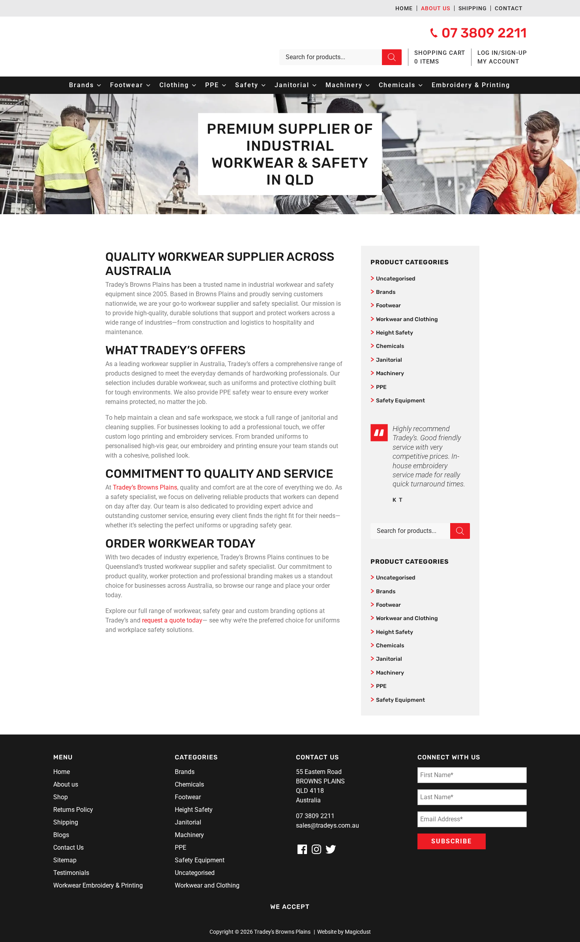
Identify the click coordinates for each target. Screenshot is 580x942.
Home (404, 8)
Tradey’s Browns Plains (144, 487)
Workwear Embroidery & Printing (98, 885)
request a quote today (172, 620)
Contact (509, 8)
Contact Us (68, 847)
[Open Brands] (99, 85)
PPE (381, 387)
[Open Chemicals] (420, 85)
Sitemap (65, 860)
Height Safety (394, 332)
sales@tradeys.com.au (327, 825)
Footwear (388, 305)
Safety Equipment (400, 400)
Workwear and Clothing (407, 319)
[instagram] (316, 849)
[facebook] (302, 849)
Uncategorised (395, 278)
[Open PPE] (224, 85)
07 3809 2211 (315, 816)
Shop (60, 797)
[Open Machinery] (368, 85)
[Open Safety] (263, 85)
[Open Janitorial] (314, 85)
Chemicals (390, 346)
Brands (385, 292)
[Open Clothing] (194, 85)
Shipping (472, 8)
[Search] (392, 57)
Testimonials (71, 873)
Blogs (61, 835)
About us (435, 8)
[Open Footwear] (148, 85)
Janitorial (389, 360)
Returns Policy (73, 809)
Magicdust (358, 932)
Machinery (390, 373)
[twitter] (330, 849)
